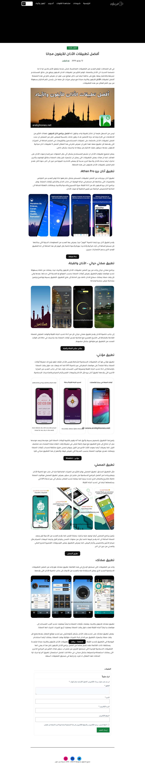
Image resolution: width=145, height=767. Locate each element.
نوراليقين (66, 61)
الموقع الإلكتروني (104, 716)
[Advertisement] (72, 25)
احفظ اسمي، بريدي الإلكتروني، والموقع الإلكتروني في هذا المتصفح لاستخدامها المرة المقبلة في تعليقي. (75, 725)
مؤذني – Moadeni (72, 458)
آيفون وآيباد (72, 48)
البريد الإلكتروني (104, 706)
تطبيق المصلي (72, 553)
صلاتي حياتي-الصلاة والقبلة (72, 348)
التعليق (107, 686)
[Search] (24, 3)
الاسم (107, 697)
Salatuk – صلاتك (77, 642)
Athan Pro (73, 257)
